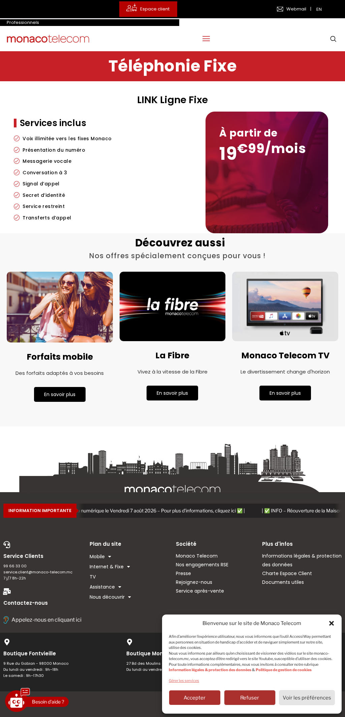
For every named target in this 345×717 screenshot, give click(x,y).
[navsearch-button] (333, 39)
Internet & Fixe (107, 566)
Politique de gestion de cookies (284, 669)
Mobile (97, 556)
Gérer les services (184, 680)
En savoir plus (59, 394)
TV (93, 576)
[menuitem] (320, 9)
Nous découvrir (107, 597)
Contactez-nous (25, 602)
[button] (331, 623)
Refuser (249, 698)
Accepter (195, 698)
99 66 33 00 (15, 566)
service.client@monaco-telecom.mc (37, 572)
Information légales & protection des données (210, 669)
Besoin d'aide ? (48, 702)
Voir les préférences (307, 698)
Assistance (102, 587)
